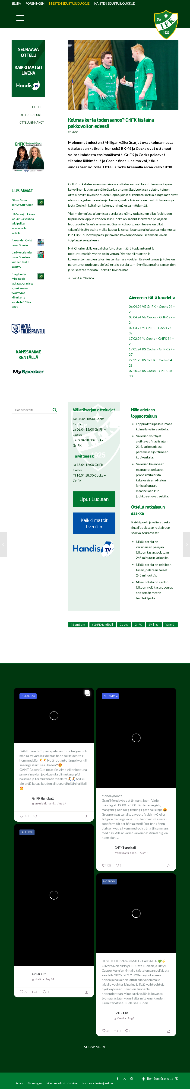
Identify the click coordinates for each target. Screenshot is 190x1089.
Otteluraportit (32, 115)
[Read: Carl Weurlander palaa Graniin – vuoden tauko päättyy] (41, 255)
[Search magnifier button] (54, 410)
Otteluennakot (31, 123)
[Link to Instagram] (131, 1078)
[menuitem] (17, 3)
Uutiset (38, 107)
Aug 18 (144, 853)
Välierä (169, 625)
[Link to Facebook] (117, 1078)
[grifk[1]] (166, 25)
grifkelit (37, 979)
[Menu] (18, 17)
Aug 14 (49, 979)
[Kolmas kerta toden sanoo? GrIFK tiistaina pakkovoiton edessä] (123, 77)
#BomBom (78, 625)
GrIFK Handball (43, 798)
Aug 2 (131, 1018)
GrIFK (138, 625)
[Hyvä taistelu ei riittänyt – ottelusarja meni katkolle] (3, 544)
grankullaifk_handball (44, 803)
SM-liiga (153, 625)
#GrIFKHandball (102, 625)
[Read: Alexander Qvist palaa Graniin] (41, 243)
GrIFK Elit (39, 974)
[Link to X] (124, 1078)
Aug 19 (61, 803)
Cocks (124, 625)
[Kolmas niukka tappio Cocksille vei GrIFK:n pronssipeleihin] (186, 544)
